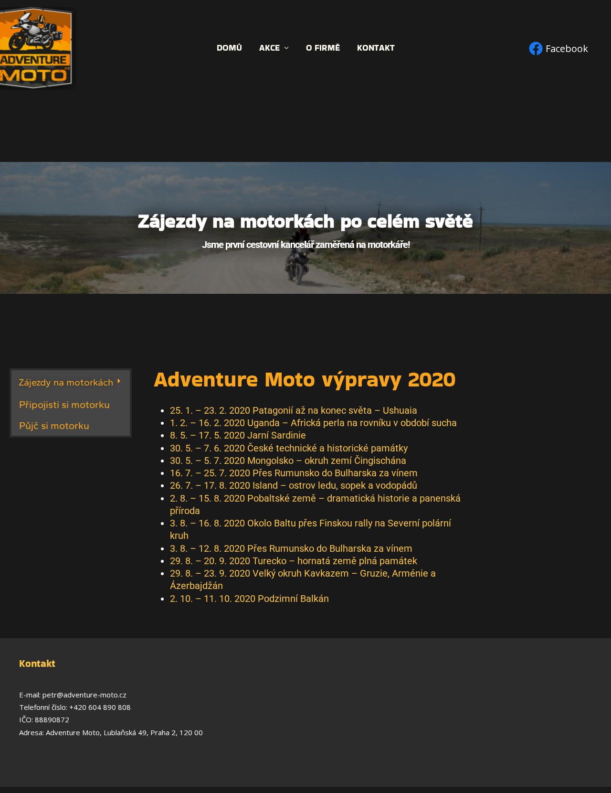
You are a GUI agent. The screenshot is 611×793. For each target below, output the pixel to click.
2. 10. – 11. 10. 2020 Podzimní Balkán (249, 598)
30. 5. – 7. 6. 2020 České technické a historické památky (289, 448)
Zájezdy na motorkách (66, 382)
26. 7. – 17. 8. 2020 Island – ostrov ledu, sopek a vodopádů (293, 485)
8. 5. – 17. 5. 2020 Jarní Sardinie (238, 435)
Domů (229, 48)
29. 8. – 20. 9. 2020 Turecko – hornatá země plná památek (293, 561)
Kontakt (376, 48)
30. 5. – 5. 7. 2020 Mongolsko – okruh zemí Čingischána (288, 460)
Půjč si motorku (54, 425)
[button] (70, 382)
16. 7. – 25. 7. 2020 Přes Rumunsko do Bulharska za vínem (294, 473)
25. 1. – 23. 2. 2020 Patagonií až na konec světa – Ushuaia (293, 410)
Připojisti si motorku (64, 404)
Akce (269, 48)
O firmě (323, 48)
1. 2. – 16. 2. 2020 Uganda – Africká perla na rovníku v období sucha (313, 423)
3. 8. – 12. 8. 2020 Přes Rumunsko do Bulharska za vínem (291, 548)
